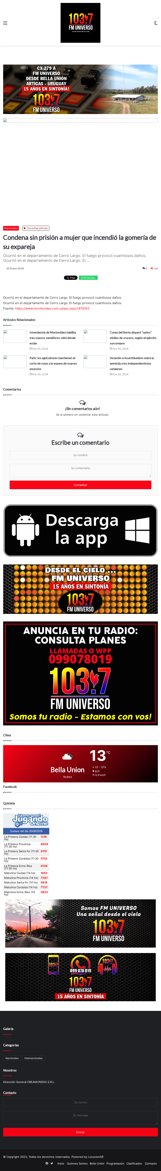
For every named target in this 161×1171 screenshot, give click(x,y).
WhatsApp (89, 277)
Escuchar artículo (37, 228)
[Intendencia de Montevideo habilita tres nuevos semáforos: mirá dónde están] (14, 336)
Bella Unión (97, 1163)
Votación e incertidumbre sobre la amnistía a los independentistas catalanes (132, 363)
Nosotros (10, 1070)
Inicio (60, 1163)
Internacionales (34, 1058)
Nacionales (11, 228)
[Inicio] (80, 23)
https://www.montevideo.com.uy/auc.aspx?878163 (52, 308)
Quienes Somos (77, 1163)
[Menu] (5, 24)
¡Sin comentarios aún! (82, 408)
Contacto (9, 1092)
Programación (115, 1163)
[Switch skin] (156, 24)
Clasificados (134, 1163)
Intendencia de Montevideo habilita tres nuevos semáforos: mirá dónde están (53, 338)
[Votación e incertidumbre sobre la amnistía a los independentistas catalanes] (95, 361)
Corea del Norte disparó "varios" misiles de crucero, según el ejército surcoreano (133, 338)
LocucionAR (95, 1156)
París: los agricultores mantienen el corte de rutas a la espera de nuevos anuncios (53, 363)
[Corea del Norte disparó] (95, 336)
